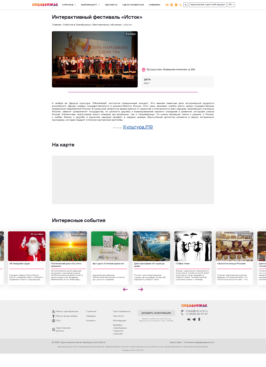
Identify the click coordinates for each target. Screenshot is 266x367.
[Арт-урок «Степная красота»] (106, 246)
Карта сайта (175, 342)
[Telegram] (171, 4)
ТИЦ (58, 321)
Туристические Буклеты (63, 329)
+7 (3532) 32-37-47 (197, 314)
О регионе (67, 5)
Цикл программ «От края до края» (145, 265)
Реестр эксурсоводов (66, 316)
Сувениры (154, 5)
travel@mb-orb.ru (197, 311)
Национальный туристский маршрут (208, 5)
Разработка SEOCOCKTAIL (133, 350)
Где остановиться (133, 5)
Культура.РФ (138, 127)
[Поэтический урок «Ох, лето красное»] (64, 246)
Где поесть (111, 5)
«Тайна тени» (179, 264)
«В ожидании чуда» (15, 264)
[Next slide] (141, 289)
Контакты (90, 321)
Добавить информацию (156, 313)
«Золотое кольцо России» (227, 264)
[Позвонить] (180, 4)
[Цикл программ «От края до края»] (147, 246)
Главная (56, 25)
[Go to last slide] (125, 289)
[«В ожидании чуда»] (22, 246)
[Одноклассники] (176, 4)
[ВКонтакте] (167, 4)
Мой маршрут (89, 5)
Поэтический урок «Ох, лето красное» (62, 265)
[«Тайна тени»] (189, 246)
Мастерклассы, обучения (107, 25)
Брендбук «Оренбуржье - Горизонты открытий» (120, 329)
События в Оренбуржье (77, 25)
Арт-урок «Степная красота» (104, 264)
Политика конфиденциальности (199, 342)
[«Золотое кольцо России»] (230, 246)
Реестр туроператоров (67, 311)
